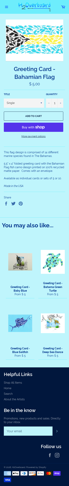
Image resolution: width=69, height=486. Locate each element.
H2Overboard (18, 467)
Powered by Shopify (36, 467)
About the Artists (14, 399)
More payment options (33, 136)
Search (8, 393)
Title (7, 94)
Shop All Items (13, 382)
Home (7, 388)
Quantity (52, 94)
